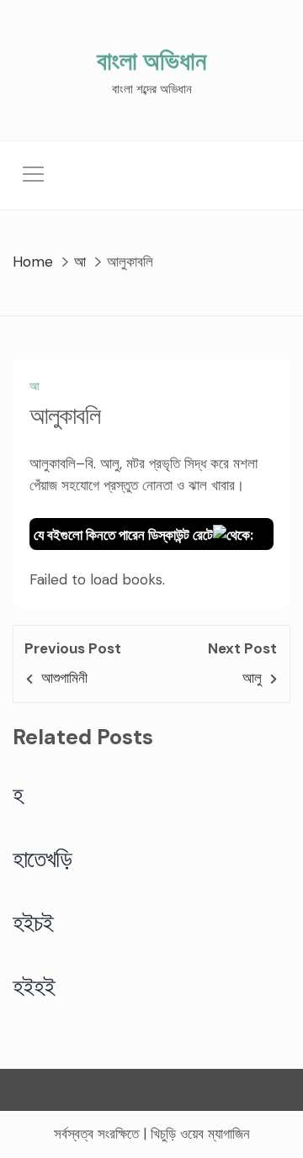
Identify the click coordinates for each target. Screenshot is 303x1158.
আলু (252, 678)
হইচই (33, 922)
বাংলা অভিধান (151, 61)
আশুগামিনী (64, 678)
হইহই (34, 986)
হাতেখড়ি (42, 858)
